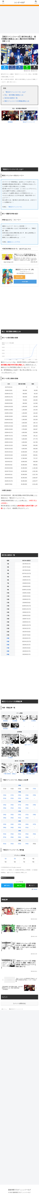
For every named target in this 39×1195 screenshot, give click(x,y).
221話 (4, 798)
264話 (26, 843)
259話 (19, 837)
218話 (19, 795)
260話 (26, 837)
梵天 (24, 721)
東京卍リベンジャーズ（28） (25, 269)
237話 (26, 814)
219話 (26, 795)
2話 (15, 858)
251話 (26, 827)
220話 (34, 795)
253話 (12, 834)
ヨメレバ (28, 271)
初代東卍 (5, 728)
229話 (34, 804)
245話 (19, 824)
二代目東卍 (15, 728)
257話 (4, 837)
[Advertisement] (19, 18)
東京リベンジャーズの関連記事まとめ (16, 101)
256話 (34, 834)
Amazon (18, 277)
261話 (4, 843)
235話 (12, 814)
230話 (4, 808)
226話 (12, 804)
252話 (4, 834)
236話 (19, 814)
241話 (19, 817)
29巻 (8, 654)
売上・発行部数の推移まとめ (13, 95)
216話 (4, 795)
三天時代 (33, 721)
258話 (12, 837)
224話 (26, 798)
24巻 (8, 638)
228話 (26, 804)
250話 (19, 827)
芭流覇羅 (15, 721)
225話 (4, 804)
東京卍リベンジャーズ (8, 877)
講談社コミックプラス (13, 242)
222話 (12, 798)
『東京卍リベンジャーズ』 (15, 207)
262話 (12, 843)
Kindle (23, 281)
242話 (26, 817)
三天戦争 (10, 757)
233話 (26, 808)
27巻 (8, 648)
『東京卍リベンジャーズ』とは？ (15, 92)
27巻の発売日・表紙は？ (10, 773)
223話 (19, 798)
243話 (4, 824)
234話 (4, 814)
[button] (32, 885)
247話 (34, 824)
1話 (6, 858)
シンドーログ (19, 2)
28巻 (8, 651)
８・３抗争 (10, 744)
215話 (34, 788)
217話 (12, 795)
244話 (12, 824)
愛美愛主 (5, 721)
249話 (12, 827)
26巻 (8, 644)
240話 (12, 817)
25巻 (8, 641)
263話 (19, 843)
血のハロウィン (29, 744)
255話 (26, 834)
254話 (19, 834)
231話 (12, 808)
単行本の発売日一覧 (11, 98)
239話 (4, 817)
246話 (26, 824)
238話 (34, 814)
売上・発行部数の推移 (29, 773)
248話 (4, 827)
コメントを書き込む (19, 1003)
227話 (19, 804)
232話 (19, 808)
